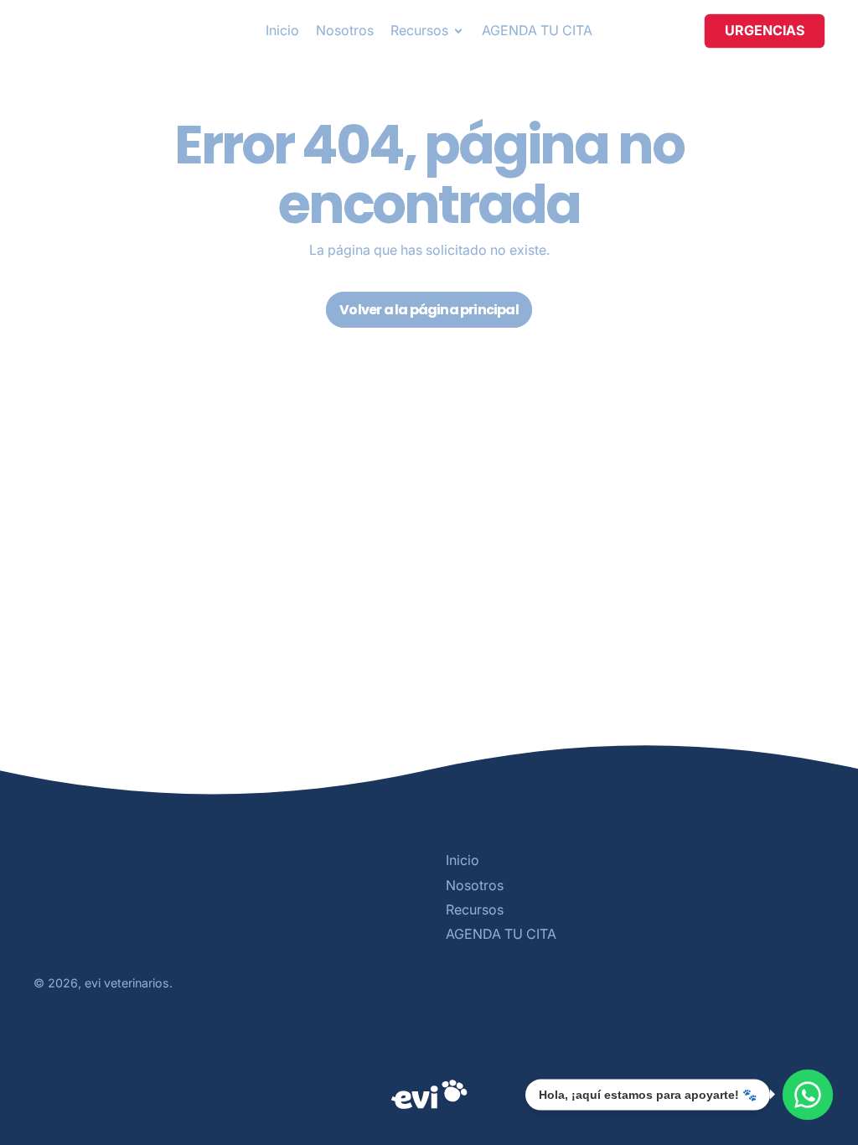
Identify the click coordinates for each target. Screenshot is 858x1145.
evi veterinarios (127, 983)
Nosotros (345, 30)
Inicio (282, 30)
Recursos (475, 909)
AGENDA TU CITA (537, 30)
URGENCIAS (764, 30)
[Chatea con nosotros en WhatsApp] (808, 1095)
